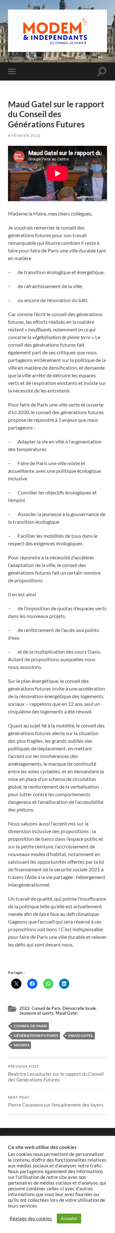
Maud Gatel (66, 1013)
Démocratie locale (79, 1008)
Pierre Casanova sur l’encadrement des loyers (55, 1101)
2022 (24, 1008)
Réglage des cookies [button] (31, 1218)
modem (21, 1045)
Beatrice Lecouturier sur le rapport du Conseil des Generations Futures (56, 1073)
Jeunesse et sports (36, 1013)
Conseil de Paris (46, 1008)
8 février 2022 (24, 135)
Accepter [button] (69, 1218)
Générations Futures (36, 1035)
